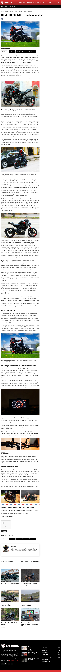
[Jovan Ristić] (2, 19)
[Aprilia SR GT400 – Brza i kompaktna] (10, 575)
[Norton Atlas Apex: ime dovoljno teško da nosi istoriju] (30, 596)
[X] (57, 6)
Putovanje (28, 2)
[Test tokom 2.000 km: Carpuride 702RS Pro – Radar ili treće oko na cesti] (30, 614)
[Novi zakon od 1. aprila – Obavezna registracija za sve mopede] (24, 654)
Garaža (49, 2)
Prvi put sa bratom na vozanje (7, 561)
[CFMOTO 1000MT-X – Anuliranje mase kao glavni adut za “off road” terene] (30, 575)
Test (12, 535)
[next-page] (4, 628)
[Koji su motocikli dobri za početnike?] (24, 660)
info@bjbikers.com (13, 660)
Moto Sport (43, 2)
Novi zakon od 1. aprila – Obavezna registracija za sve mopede (33, 653)
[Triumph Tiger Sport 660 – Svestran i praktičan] (10, 614)
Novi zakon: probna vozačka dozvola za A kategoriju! (33, 648)
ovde (16, 487)
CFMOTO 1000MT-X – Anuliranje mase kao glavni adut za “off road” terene (29, 585)
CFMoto (9, 535)
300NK (6, 535)
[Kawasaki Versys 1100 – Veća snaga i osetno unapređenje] (10, 596)
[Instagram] (55, 6)
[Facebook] (53, 6)
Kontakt (13, 6)
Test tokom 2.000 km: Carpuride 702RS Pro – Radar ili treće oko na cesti (29, 624)
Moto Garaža (7, 11)
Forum (15, 2)
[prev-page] (2, 628)
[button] (58, 2)
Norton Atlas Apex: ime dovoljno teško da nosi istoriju (29, 604)
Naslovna (2, 11)
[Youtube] (59, 6)
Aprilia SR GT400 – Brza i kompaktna (10, 583)
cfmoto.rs (5, 483)
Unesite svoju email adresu (7, 516)
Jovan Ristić (8, 19)
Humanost (21, 2)
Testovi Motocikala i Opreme (15, 11)
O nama (10, 6)
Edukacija (35, 2)
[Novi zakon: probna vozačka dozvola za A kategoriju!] (24, 648)
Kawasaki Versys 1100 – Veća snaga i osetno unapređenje (10, 604)
